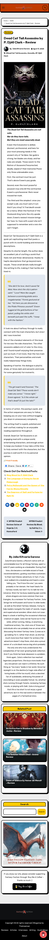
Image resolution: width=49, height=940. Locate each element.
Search (24, 804)
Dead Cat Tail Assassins (17, 53)
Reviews (8, 32)
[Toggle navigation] (3, 7)
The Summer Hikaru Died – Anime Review (22, 755)
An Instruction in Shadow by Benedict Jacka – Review (24, 729)
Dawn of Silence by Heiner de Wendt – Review (24, 781)
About (24, 936)
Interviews (23, 930)
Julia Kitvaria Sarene (21, 49)
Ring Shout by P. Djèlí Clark (20, 475)
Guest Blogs (42, 930)
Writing (32, 930)
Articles (13, 930)
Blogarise (37, 923)
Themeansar (24, 926)
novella (32, 53)
